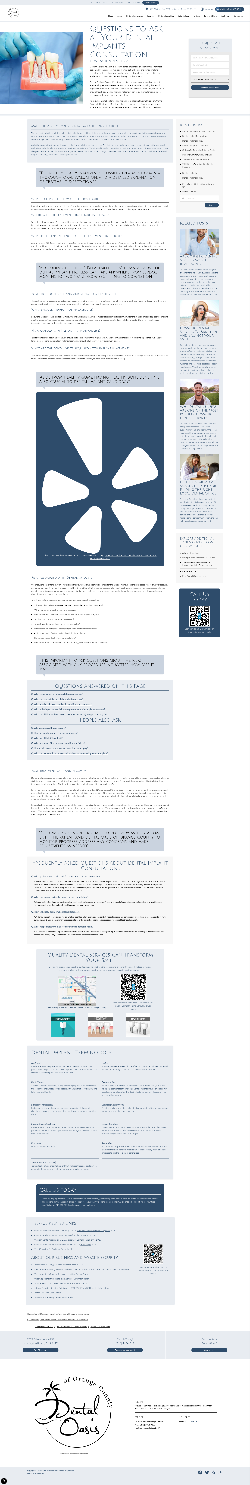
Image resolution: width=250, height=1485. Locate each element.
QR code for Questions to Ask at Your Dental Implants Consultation (57, 1319)
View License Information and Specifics (71, 1283)
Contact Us (209, 1350)
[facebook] (200, 1473)
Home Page (85, 1244)
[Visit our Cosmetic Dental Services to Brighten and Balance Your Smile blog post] (199, 325)
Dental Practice (189, 571)
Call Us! (230, 9)
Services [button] (150, 16)
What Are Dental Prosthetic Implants (93, 1230)
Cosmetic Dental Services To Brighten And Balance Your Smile (198, 333)
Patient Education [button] (166, 16)
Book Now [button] (225, 16)
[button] (4, 1481)
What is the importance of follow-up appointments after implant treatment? (69, 709)
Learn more (150, 3)
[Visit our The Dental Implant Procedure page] (100, 1036)
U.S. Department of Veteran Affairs (61, 243)
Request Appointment (125, 1350)
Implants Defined (81, 1235)
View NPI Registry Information (95, 1288)
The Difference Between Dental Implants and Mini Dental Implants (197, 563)
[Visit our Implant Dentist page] (138, 1036)
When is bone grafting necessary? (50, 728)
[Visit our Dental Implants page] (63, 1036)
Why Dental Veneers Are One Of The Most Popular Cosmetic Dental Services (199, 412)
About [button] (119, 16)
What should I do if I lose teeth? (48, 738)
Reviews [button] (196, 16)
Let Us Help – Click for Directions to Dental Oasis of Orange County (77, 1007)
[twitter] (207, 1473)
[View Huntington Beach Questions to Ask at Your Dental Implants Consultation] (41, 103)
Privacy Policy (32, 1473)
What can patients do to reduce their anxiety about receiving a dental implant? (71, 753)
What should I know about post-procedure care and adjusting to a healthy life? (70, 714)
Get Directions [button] (40, 1350)
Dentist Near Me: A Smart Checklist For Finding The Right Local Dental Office (198, 487)
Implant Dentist (189, 191)
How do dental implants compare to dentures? (55, 733)
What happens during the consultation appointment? (58, 694)
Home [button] (110, 16)
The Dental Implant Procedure (195, 159)
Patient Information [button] (134, 16)
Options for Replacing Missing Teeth (198, 150)
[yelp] (213, 1473)
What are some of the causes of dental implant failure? (59, 743)
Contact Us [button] (238, 16)
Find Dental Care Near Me (194, 576)
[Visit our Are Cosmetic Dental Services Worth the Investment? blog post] (199, 254)
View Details (55, 1292)
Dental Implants (189, 173)
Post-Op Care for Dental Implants (197, 154)
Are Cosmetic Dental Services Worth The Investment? (198, 260)
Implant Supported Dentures (195, 145)
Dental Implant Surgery (192, 140)
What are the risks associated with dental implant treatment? (63, 704)
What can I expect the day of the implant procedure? (58, 699)
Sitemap (41, 1473)
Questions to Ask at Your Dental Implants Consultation (64, 1314)
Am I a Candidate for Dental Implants (198, 131)
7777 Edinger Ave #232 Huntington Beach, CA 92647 (172, 9)
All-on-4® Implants (190, 553)
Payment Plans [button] (210, 16)
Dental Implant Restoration (194, 136)
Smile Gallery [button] (183, 16)
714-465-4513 (62, 1205)
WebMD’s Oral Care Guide (54, 1249)
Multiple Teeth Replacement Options (198, 557)
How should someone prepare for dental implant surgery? (61, 748)
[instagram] (220, 1473)
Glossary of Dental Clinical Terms (80, 1239)
